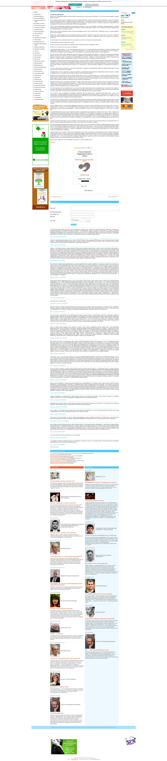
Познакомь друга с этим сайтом (126, 22)
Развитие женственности (55, 592)
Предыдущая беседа (56, 196)
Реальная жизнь (37, 14)
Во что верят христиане (55, 454)
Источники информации (39, 18)
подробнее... (132, 33)
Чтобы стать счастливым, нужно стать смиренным (65, 658)
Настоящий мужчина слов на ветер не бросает (98, 594)
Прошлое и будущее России (39, 85)
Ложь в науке (37, 53)
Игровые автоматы (38, 69)
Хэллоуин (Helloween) (38, 81)
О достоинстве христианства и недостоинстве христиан (62, 455)
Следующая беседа (112, 196)
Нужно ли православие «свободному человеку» (60, 458)
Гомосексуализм (37, 39)
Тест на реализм (124, 17)
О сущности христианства (55, 459)
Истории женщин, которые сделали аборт (62, 481)
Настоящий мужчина (89, 577)
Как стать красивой (38, 33)
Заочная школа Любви (38, 99)
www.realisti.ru (93, 758)
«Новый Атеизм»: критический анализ (58, 463)
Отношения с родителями (55, 695)
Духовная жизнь (55, 11)
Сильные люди (37, 77)
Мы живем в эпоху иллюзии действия (96, 563)
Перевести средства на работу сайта (84, 160)
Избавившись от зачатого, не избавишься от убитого (100, 482)
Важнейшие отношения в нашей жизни (58, 461)
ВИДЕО (36, 12)
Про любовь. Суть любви (55, 621)
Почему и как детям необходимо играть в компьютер (100, 535)
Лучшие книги (37, 95)
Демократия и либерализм (39, 48)
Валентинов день (37, 79)
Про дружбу (36, 35)
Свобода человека (37, 75)
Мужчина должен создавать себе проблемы (63, 532)
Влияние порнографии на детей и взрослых (63, 503)
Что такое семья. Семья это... (56, 540)
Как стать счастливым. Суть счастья (57, 567)
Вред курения (37, 59)
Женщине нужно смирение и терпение (61, 608)
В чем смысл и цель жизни (39, 87)
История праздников (38, 83)
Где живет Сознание (54, 457)
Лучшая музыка (37, 93)
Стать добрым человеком (39, 73)
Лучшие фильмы (37, 97)
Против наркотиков (89, 605)
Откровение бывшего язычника (94, 500)
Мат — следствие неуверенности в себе (97, 650)
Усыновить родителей (56, 713)
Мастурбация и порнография (55, 491)
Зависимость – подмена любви (59, 686)
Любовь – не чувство (56, 633)
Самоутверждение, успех (39, 41)
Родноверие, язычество (89, 491)
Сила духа (36, 50)
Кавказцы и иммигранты (39, 46)
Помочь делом (84, 174)
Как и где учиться (37, 55)
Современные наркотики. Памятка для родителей (99, 618)
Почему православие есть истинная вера (59, 460)
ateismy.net (52, 142)
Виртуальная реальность (90, 547)
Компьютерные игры (38, 65)
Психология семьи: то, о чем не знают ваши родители (66, 556)
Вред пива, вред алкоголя (39, 61)
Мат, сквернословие (89, 632)
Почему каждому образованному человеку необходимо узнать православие (66, 453)
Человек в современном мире (40, 67)
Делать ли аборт (53, 470)
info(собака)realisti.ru (74, 759)
